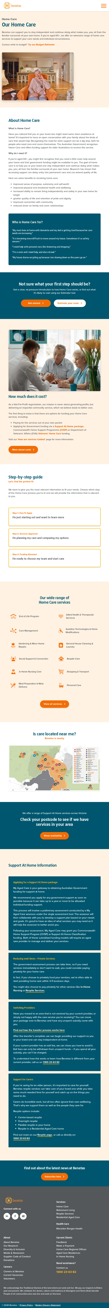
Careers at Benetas (14, 1271)
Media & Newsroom (14, 1253)
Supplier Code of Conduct (17, 1256)
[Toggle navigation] (103, 6)
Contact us (62, 1268)
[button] (23, 1216)
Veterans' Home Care (49, 433)
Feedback (61, 1242)
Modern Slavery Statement (47, 1305)
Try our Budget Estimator (41, 44)
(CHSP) (63, 430)
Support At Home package (69, 426)
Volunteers (9, 1278)
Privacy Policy (26, 1305)
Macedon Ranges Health (69, 1228)
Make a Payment (65, 1245)
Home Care (9, 19)
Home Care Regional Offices (71, 1249)
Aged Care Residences (68, 1253)
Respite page (44, 1135)
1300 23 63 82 (51, 1062)
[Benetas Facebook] (15, 1216)
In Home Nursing (65, 1256)
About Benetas (11, 1242)
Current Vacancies (13, 1275)
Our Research (11, 1245)
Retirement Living (65, 1210)
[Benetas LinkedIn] (7, 1216)
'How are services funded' (31, 439)
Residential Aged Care (68, 1217)
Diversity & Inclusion (14, 1249)
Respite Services (35, 990)
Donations (9, 1260)
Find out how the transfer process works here (39, 1030)
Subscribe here (53, 1176)
